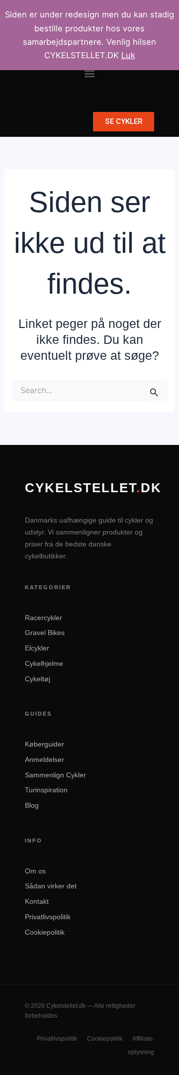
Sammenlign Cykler (55, 775)
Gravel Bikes (45, 633)
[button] (90, 74)
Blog (32, 805)
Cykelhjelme (44, 663)
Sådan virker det (51, 886)
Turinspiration (46, 790)
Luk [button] (128, 55)
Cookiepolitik (45, 932)
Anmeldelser (44, 759)
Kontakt (37, 901)
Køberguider (44, 744)
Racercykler (43, 618)
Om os (35, 871)
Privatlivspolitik (48, 917)
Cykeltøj (37, 679)
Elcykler (37, 648)
